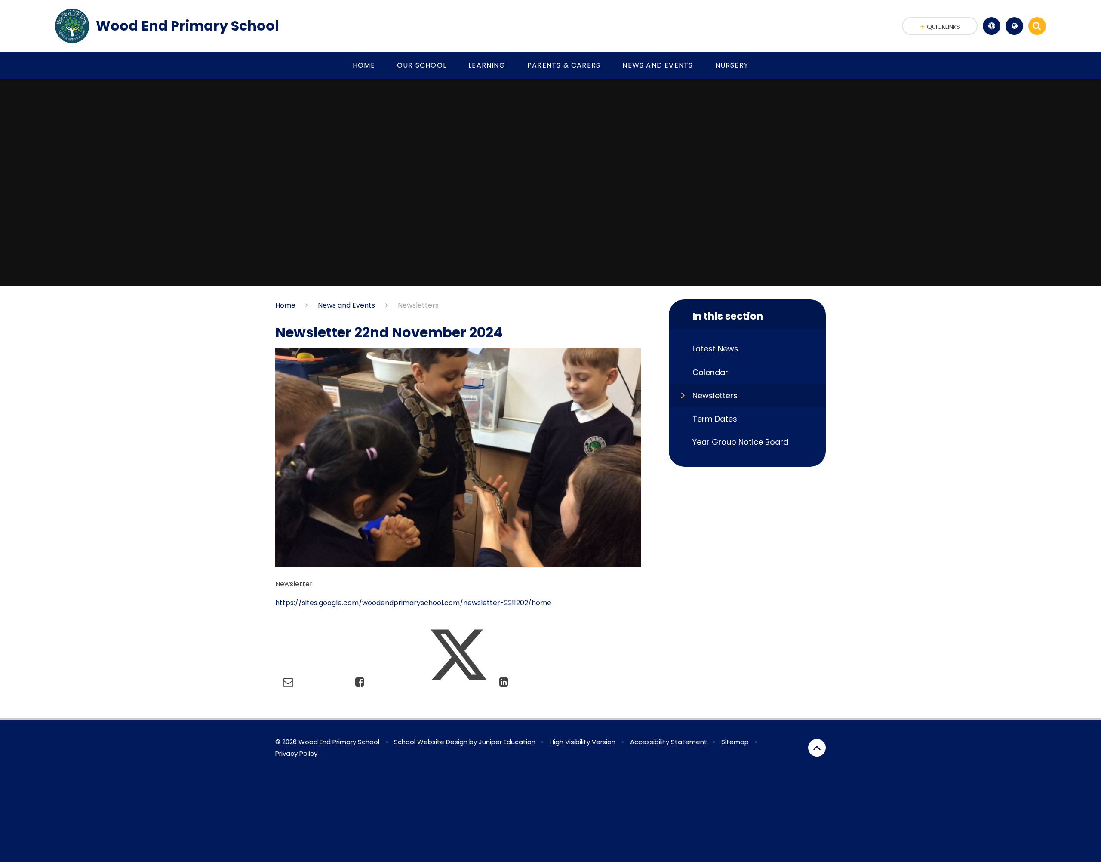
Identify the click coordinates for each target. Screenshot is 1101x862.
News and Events (346, 305)
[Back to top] (817, 748)
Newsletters (418, 305)
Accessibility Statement (668, 741)
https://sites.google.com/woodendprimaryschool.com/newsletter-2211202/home (413, 603)
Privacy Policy (296, 753)
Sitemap (735, 741)
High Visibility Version (582, 741)
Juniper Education (507, 741)
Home (285, 305)
